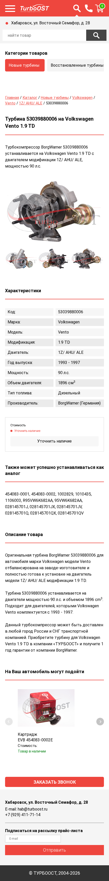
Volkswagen (82, 97)
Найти (96, 35)
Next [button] (100, 721)
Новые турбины (24, 65)
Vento (10, 103)
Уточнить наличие (54, 441)
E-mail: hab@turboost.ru (26, 809)
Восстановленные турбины (77, 65)
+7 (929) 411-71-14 (22, 814)
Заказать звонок (54, 782)
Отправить (54, 850)
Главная (12, 97)
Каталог (30, 97)
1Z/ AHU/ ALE (30, 103)
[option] (54, 212)
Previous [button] (9, 721)
